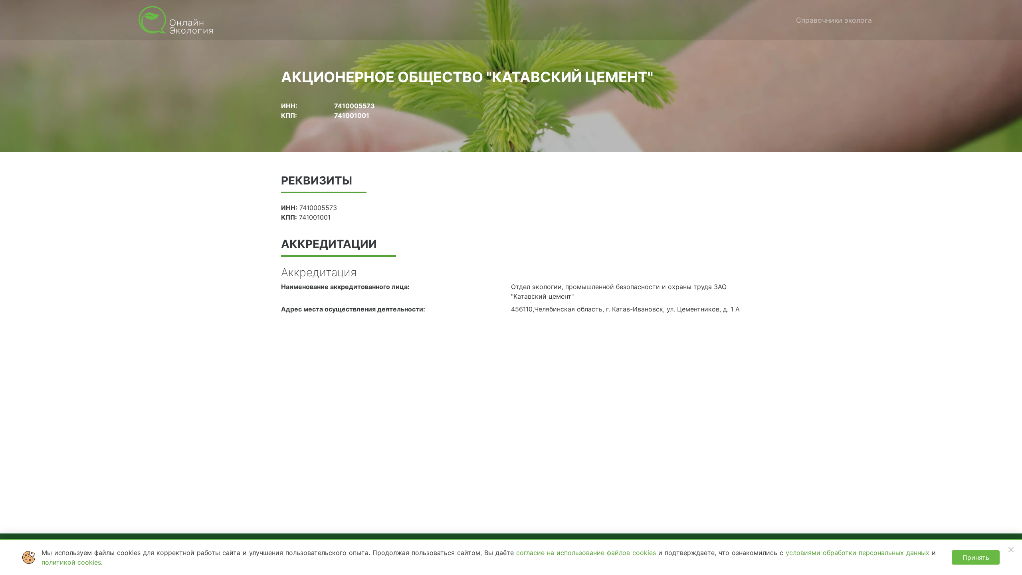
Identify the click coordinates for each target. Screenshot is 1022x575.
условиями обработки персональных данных (859, 553)
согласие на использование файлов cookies (587, 553)
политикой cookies (71, 562)
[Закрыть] (1010, 549)
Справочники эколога (834, 20)
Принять (976, 557)
